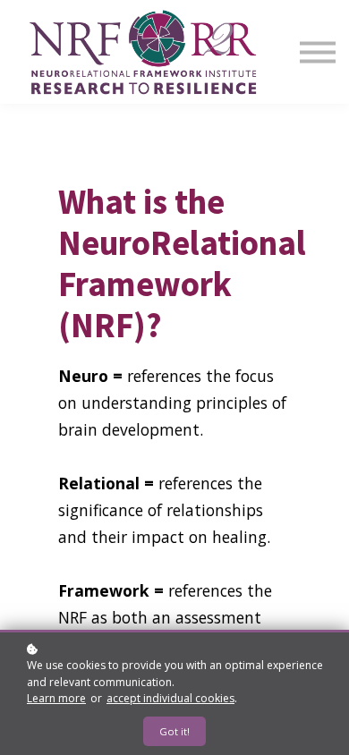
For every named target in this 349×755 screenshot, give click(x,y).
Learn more (56, 698)
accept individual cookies (170, 698)
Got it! (174, 731)
